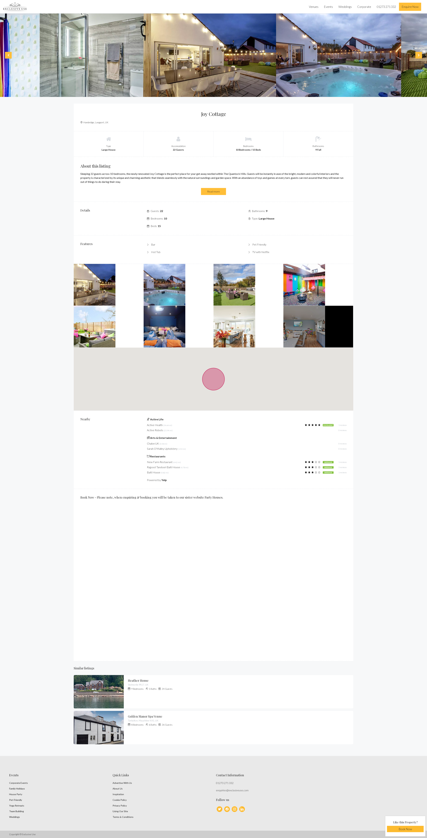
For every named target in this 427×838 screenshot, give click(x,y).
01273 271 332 (386, 7)
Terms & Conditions (123, 816)
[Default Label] (234, 808)
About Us (118, 788)
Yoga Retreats (16, 805)
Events (328, 7)
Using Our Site (120, 811)
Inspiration (118, 794)
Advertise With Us (122, 782)
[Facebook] (227, 808)
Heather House (138, 681)
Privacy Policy (120, 805)
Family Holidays (17, 788)
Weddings (345, 7)
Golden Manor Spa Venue (145, 716)
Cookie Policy (120, 799)
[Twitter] (219, 808)
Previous (8, 55)
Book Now (405, 829)
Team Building (16, 811)
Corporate (364, 7)
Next (418, 55)
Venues (313, 7)
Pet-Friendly (15, 799)
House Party (15, 794)
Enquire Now (410, 7)
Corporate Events (18, 782)
